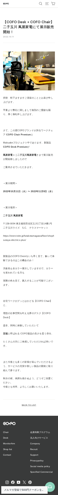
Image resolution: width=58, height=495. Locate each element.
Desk (5, 438)
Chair (6, 432)
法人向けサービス (39, 438)
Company (35, 443)
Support (34, 455)
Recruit (34, 449)
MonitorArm (9, 443)
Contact (7, 455)
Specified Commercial (41, 472)
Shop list (7, 449)
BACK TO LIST (29, 405)
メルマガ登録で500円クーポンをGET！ (24, 489)
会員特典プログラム (40, 432)
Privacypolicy (37, 460)
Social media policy (40, 466)
